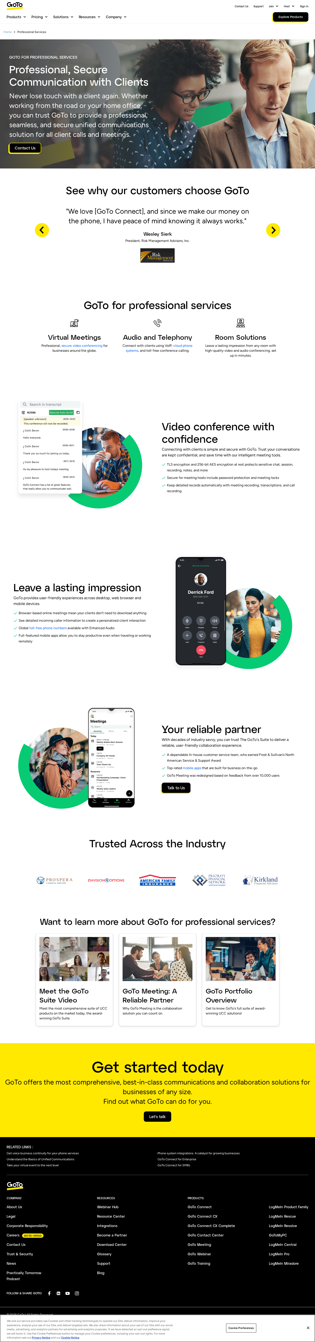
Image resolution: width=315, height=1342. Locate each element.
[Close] (308, 1328)
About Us (14, 1207)
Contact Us (241, 6)
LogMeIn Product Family (288, 1207)
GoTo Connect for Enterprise (177, 1159)
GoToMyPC (278, 1235)
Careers (13, 1235)
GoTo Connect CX (203, 1216)
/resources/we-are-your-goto (227, 936)
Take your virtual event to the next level (33, 1165)
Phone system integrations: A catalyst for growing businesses (199, 1153)
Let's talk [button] (157, 1116)
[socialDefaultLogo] (49, 1293)
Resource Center (111, 1216)
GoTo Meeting (199, 1244)
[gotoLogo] (15, 6)
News (11, 1263)
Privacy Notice (41, 1337)
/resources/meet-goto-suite (60, 936)
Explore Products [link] (291, 17)
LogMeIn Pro (279, 1254)
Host (287, 6)
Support (259, 6)
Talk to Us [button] (176, 787)
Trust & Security (20, 1254)
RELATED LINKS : (20, 1147)
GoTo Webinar (199, 1254)
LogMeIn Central (283, 1244)
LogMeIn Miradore (284, 1263)
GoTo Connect (200, 1207)
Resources (87, 17)
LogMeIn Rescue (282, 1216)
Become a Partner (112, 1235)
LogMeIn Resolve (283, 1226)
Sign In (304, 6)
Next (273, 230)
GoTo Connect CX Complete (211, 1226)
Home (7, 32)
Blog (100, 1273)
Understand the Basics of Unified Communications (40, 1159)
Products (14, 17)
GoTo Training (199, 1263)
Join (271, 6)
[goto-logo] (157, 1186)
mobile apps (192, 768)
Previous (42, 230)
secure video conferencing (82, 346)
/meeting (127, 936)
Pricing (37, 17)
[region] (157, 1328)
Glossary (104, 1254)
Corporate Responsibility (27, 1226)
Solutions (61, 17)
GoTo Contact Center (206, 1235)
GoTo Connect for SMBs (174, 1165)
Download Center (112, 1244)
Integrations (107, 1226)
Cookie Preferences (241, 1328)
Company (114, 17)
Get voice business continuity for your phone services (43, 1153)
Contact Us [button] (25, 148)
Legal (11, 1216)
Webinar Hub (107, 1207)
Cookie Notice (70, 1337)
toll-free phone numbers (48, 628)
